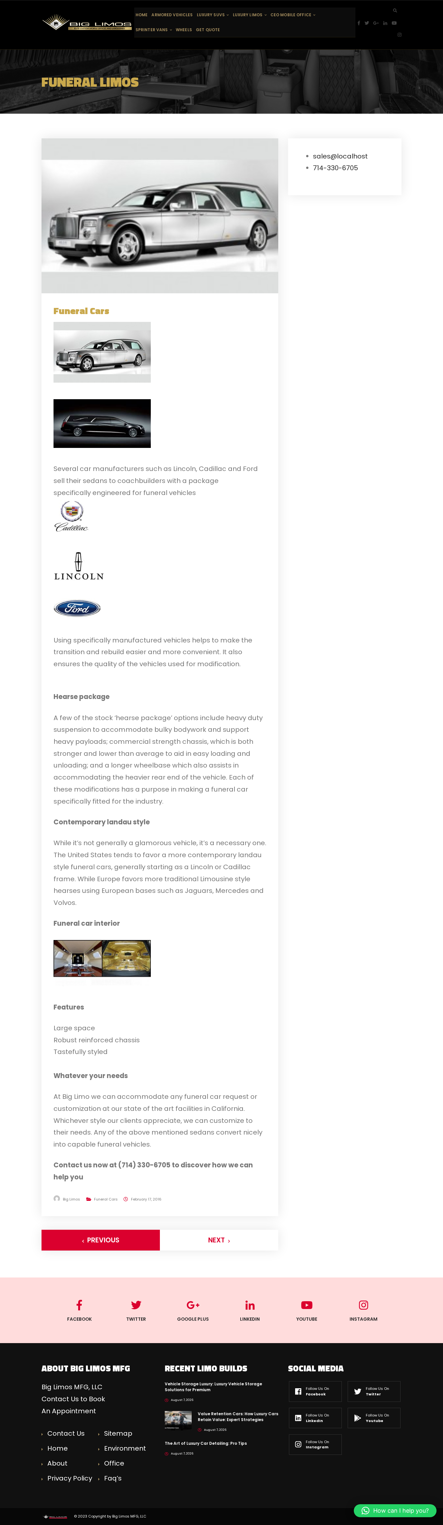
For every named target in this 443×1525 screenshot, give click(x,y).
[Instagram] (399, 35)
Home (142, 15)
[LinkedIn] (387, 23)
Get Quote (208, 29)
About (57, 1463)
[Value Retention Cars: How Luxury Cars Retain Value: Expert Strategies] (178, 1420)
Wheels (184, 29)
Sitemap (118, 1433)
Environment (125, 1448)
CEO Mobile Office (290, 15)
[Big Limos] (88, 22)
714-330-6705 (335, 167)
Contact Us (66, 1433)
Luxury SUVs (211, 15)
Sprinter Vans (152, 29)
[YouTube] (396, 23)
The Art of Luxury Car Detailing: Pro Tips (206, 1443)
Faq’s (113, 1478)
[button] (395, 1510)
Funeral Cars (106, 1199)
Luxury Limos (247, 15)
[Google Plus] (378, 23)
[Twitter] (369, 23)
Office (114, 1463)
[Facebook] (361, 23)
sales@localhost (340, 156)
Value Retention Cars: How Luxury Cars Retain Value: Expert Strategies (238, 1416)
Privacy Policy (69, 1478)
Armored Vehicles (172, 15)
